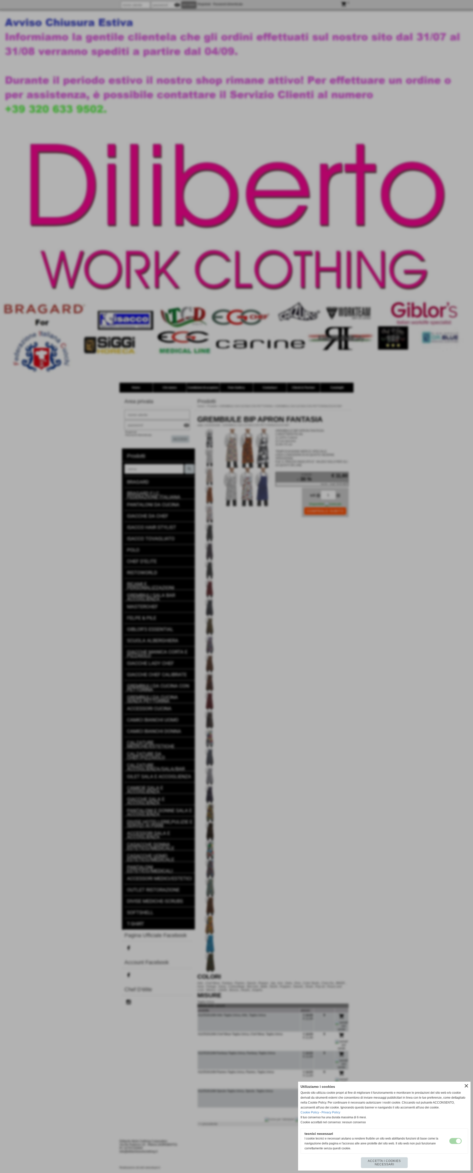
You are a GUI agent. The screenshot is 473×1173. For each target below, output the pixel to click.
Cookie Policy (310, 1112)
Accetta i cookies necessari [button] (384, 1162)
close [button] (466, 1086)
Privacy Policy (330, 1112)
